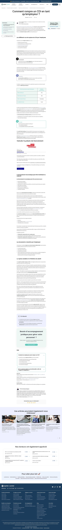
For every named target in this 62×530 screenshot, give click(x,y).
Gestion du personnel (41, 492)
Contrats (26, 4)
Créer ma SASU (4, 495)
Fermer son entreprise (40, 512)
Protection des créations (41, 515)
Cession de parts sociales (6, 507)
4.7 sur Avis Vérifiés (19, 488)
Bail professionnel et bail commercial (27, 478)
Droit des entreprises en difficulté (18, 512)
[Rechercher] (51, 4)
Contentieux (15, 513)
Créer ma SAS (4, 494)
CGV (25, 494)
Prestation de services (28, 496)
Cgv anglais (17, 478)
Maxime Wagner (24, 21)
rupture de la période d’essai (33, 67)
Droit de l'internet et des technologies (17, 509)
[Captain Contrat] (6, 4)
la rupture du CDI (32, 379)
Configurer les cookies (25, 527)
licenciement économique (24, 135)
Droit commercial (16, 506)
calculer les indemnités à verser (22, 198)
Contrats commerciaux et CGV (42, 508)
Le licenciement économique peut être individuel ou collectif (8, 27)
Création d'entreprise (14, 4)
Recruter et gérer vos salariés (12, 7)
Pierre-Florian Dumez (25, 23)
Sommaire (4, 22)
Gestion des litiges (52, 492)
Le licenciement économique (23, 45)
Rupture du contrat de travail (23, 7)
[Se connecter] (59, 4)
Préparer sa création (40, 504)
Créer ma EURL (4, 498)
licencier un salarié (42, 107)
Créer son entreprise (54, 476)
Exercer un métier (40, 507)
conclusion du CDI (28, 221)
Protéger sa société (17, 492)
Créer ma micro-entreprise (6, 499)
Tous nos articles (39, 518)
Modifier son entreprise (6, 503)
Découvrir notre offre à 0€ (46, 1)
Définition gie (38, 476)
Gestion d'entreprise (21, 4)
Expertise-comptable (28, 504)
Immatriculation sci (13, 476)
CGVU (31, 527)
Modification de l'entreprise (41, 511)
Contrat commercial (28, 495)
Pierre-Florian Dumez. (23, 396)
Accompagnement (34, 4)
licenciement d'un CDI (29, 108)
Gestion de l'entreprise (40, 510)
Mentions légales (46, 527)
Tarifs (47, 4)
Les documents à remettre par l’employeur (7, 30)
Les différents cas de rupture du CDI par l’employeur (8, 25)
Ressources (42, 4)
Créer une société (45, 476)
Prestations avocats (17, 503)
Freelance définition (21, 476)
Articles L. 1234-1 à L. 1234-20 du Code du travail (30, 378)
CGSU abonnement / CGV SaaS (38, 527)
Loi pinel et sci (6, 476)
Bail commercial (27, 498)
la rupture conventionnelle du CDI (22, 299)
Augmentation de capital (5, 506)
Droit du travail (15, 511)
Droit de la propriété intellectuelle (18, 507)
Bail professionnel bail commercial (41, 478)
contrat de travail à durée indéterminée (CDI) (25, 26)
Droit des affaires (16, 504)
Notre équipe (51, 504)
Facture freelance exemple (31, 476)
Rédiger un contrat (28, 492)
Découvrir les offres (31, 344)
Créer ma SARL (4, 496)
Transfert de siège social (6, 504)
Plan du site (50, 507)
